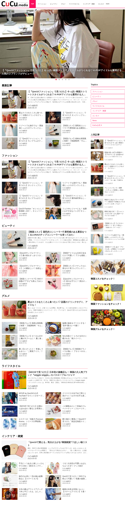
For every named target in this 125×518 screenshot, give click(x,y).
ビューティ (8, 225)
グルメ (6, 295)
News (94, 120)
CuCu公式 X (97, 125)
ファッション (10, 155)
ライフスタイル (11, 366)
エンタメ (95, 116)
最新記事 (7, 85)
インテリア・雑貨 (12, 436)
